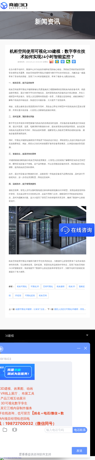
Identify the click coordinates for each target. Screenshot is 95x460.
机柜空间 (43, 295)
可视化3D (35, 286)
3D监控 (18, 295)
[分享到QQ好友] (63, 61)
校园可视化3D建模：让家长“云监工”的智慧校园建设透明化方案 (43, 309)
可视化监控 (30, 295)
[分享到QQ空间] (57, 61)
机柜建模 (61, 286)
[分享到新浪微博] (51, 61)
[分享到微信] (68, 61)
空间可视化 (48, 286)
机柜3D (72, 286)
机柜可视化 (22, 286)
